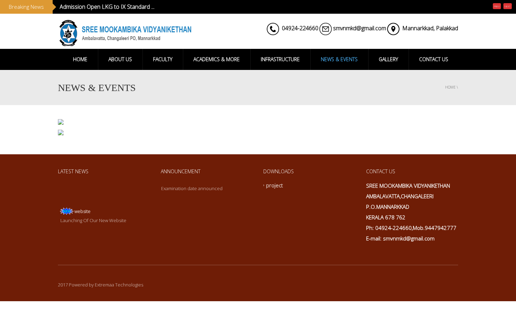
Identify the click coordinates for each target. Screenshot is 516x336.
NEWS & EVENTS (339, 59)
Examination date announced (192, 188)
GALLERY (388, 59)
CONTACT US (433, 59)
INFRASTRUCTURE (280, 59)
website (82, 209)
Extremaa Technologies (119, 285)
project (274, 185)
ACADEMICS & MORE (216, 59)
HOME (80, 59)
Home (450, 87)
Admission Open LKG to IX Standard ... (107, 7)
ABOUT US (120, 59)
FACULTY (162, 59)
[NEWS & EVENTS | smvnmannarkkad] (124, 31)
